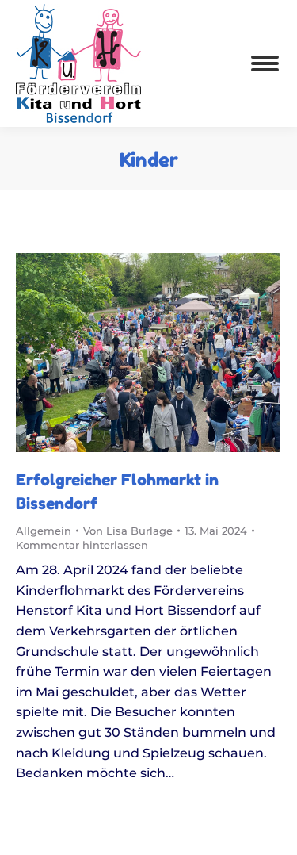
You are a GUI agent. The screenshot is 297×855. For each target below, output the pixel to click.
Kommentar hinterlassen (82, 545)
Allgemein (43, 530)
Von (128, 530)
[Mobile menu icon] (265, 63)
